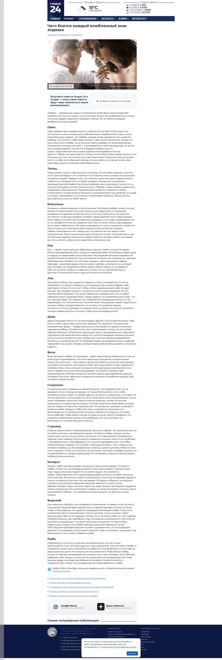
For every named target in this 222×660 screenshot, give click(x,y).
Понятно (132, 653)
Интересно (139, 18)
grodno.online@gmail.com (83, 633)
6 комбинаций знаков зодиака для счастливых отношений (82, 587)
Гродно (68, 18)
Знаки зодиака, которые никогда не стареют (74, 596)
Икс (142, 647)
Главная (55, 18)
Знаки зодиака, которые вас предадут (70, 583)
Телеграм (145, 632)
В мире (123, 18)
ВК (142, 644)
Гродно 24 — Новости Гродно (52, 632)
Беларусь (107, 18)
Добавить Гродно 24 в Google (115, 101)
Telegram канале (62, 571)
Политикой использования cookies (118, 647)
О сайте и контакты (69, 637)
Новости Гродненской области (121, 634)
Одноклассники (148, 642)
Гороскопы (77, 35)
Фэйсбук (145, 634)
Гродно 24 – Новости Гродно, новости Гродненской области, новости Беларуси (55, 8)
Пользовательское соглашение (75, 640)
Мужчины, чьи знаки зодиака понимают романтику (78, 578)
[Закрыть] (133, 96)
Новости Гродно (115, 632)
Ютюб (143, 650)
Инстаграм (146, 637)
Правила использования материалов (77, 649)
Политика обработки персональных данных (80, 643)
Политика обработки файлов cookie (77, 646)
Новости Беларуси (116, 637)
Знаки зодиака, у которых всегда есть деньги (74, 591)
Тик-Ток (144, 639)
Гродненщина (87, 18)
